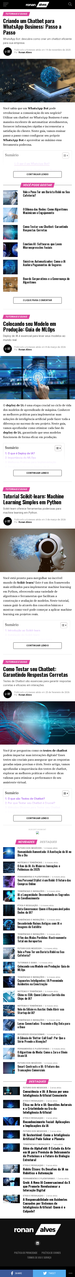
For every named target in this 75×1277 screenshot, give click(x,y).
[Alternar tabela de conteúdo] (56, 448)
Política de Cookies (51, 1253)
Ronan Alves (25, 52)
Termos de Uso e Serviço (39, 1257)
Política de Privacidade (25, 1253)
